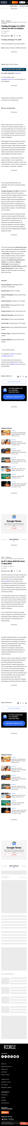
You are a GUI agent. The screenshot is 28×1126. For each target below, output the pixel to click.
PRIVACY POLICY (5, 1074)
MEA (24, 2)
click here (12, 354)
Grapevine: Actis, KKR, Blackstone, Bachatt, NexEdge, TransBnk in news (18, 443)
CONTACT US (4, 1069)
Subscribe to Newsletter (14, 396)
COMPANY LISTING (6, 1082)
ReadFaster (24, 1123)
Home (2, 21)
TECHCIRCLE (4, 1094)
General (8, 21)
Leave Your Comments (14, 381)
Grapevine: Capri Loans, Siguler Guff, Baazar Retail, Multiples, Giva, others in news (18, 485)
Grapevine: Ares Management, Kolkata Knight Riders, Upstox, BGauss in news (18, 434)
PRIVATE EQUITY (14, 6)
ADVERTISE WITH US (6, 1066)
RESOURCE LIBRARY (6, 1087)
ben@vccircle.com (15, 364)
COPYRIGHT (4, 1072)
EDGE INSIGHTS (5, 1103)
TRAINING (3, 1100)
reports (7, 581)
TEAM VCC (6, 31)
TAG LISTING (4, 1084)
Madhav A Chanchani (9, 566)
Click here (18, 73)
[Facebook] (14, 36)
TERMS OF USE (5, 1079)
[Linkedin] (19, 36)
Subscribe (15, 2)
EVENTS (3, 1097)
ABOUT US (3, 1063)
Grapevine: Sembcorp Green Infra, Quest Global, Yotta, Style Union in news (18, 461)
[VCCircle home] (4, 2)
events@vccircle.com (7, 79)
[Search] (9, 2)
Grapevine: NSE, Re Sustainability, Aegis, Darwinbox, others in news (18, 452)
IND (20, 2)
